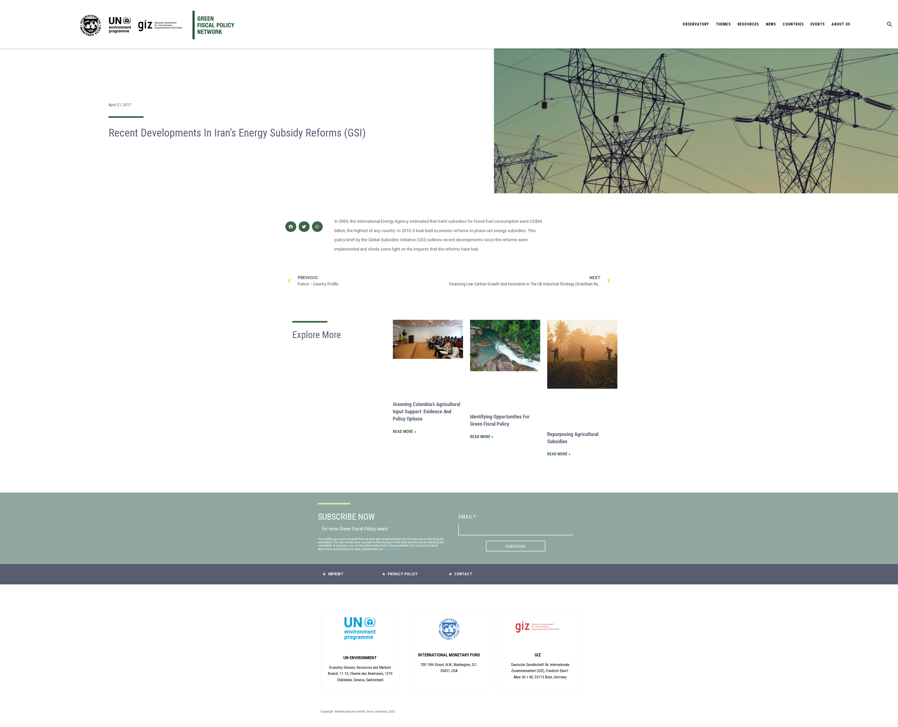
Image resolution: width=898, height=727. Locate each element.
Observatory (696, 24)
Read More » (404, 431)
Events (818, 24)
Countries (793, 24)
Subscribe (516, 546)
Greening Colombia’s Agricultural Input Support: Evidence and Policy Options (426, 411)
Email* (467, 517)
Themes (723, 24)
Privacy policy (393, 549)
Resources (748, 24)
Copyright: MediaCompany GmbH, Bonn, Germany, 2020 (357, 711)
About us (841, 24)
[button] (889, 24)
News (771, 24)
